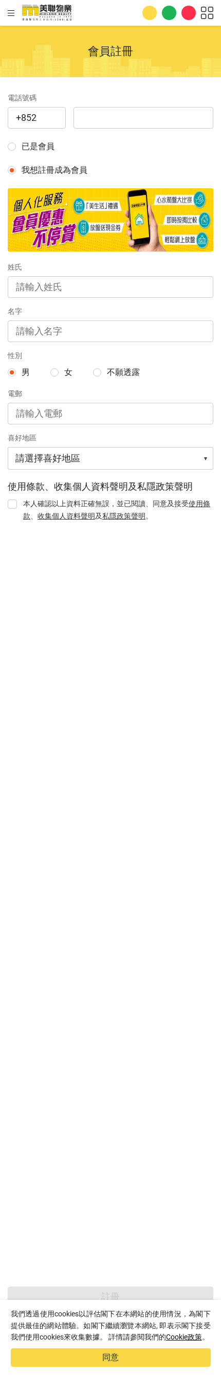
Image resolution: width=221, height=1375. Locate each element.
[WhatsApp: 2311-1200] (169, 13)
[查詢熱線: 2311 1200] (149, 13)
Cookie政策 (184, 1337)
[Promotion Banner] (110, 220)
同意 (110, 1357)
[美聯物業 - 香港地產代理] (46, 13)
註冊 (110, 1296)
